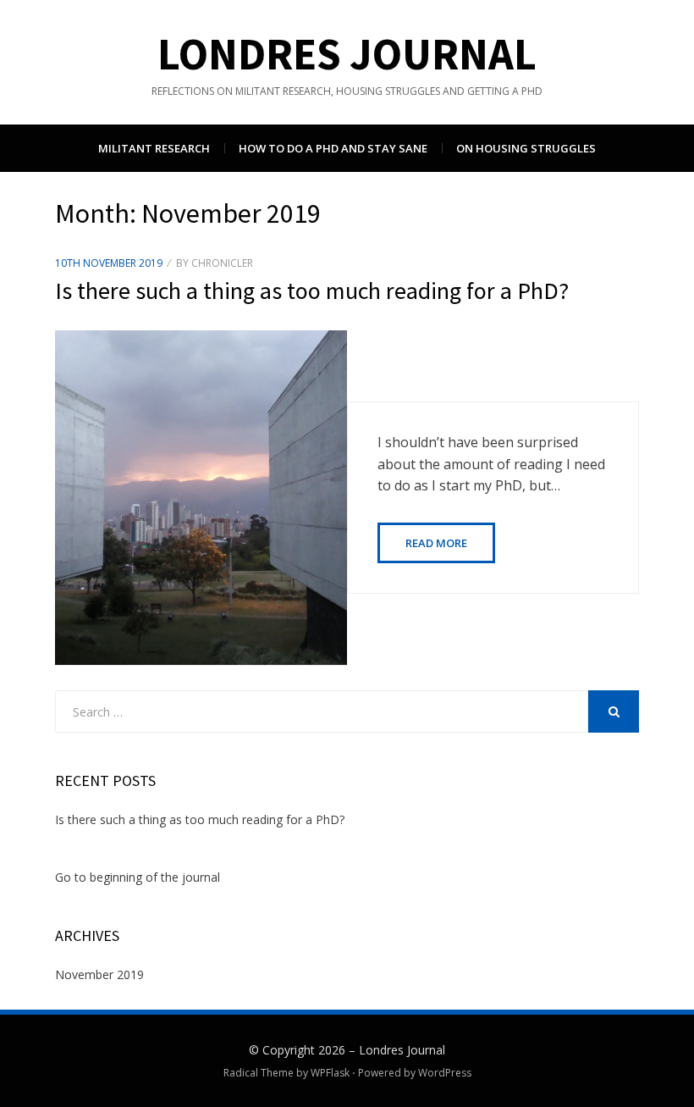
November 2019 (99, 974)
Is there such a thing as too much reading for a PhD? (312, 290)
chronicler (222, 263)
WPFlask (330, 1072)
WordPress (444, 1072)
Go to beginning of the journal (137, 877)
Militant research (154, 148)
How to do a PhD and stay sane (333, 148)
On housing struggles (526, 148)
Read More (436, 543)
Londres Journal (347, 53)
